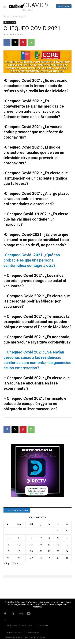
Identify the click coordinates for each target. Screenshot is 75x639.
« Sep (6, 563)
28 (41, 557)
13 (31, 544)
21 (41, 551)
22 (49, 551)
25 (7, 557)
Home (6, 16)
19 (18, 551)
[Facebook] (6, 42)
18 (7, 551)
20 (31, 551)
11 (7, 544)
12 (18, 544)
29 (49, 557)
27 (31, 557)
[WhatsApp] (31, 42)
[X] (15, 42)
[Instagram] (21, 613)
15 (49, 544)
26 (18, 557)
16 (58, 544)
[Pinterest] (23, 42)
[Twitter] (13, 613)
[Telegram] (29, 613)
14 (41, 544)
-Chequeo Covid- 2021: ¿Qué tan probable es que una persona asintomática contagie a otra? (31, 260)
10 (66, 538)
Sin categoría (19, 16)
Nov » (15, 563)
